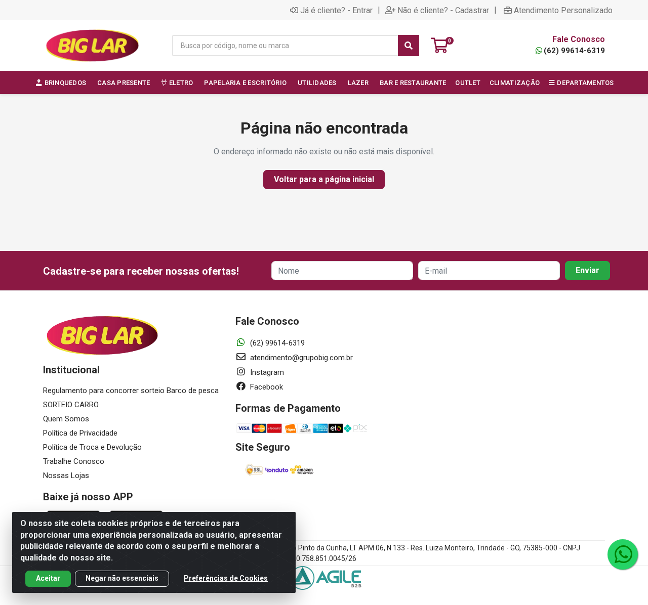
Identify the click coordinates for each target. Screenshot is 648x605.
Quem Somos (66, 418)
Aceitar (48, 578)
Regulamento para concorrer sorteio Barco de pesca (131, 390)
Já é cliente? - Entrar (336, 10)
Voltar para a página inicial (324, 179)
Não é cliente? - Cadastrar (443, 10)
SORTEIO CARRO (71, 404)
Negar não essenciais (122, 578)
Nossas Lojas (66, 475)
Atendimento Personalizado (563, 10)
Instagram (266, 372)
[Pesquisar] (408, 45)
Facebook (265, 387)
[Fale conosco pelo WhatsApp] (623, 554)
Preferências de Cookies (226, 578)
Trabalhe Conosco (73, 461)
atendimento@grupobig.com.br (300, 357)
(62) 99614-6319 (574, 50)
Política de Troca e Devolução (92, 447)
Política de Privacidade (80, 433)
